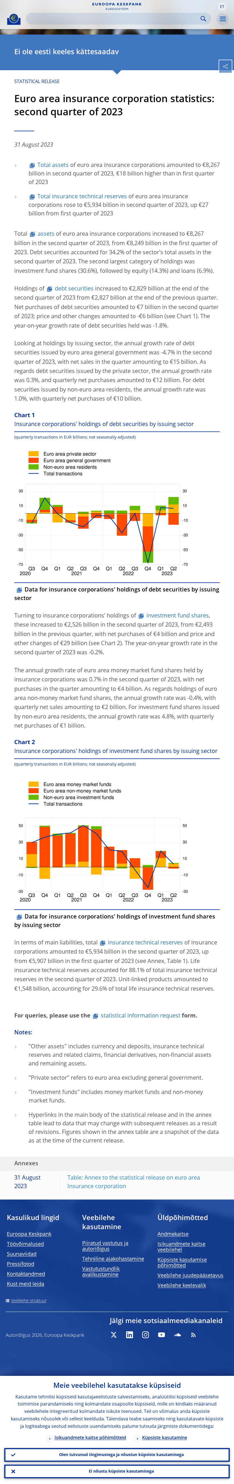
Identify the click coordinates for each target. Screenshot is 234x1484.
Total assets (53, 165)
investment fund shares (177, 616)
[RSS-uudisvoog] (193, 1335)
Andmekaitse (173, 1234)
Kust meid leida (25, 1284)
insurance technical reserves (145, 943)
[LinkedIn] (129, 1335)
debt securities (74, 289)
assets (46, 234)
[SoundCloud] (177, 1335)
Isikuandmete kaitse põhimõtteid (90, 1438)
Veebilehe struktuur (29, 1301)
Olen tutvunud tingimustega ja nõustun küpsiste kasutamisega (121, 1455)
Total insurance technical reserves (82, 197)
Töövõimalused (25, 1244)
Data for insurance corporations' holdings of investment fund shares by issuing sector (114, 921)
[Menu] (223, 19)
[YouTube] (161, 1335)
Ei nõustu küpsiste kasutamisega (121, 1471)
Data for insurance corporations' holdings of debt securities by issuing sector (116, 594)
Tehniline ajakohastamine (113, 1259)
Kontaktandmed (26, 1274)
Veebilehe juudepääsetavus (190, 1275)
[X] (113, 1335)
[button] (222, 6)
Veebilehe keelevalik (182, 1285)
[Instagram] (145, 1335)
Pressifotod (20, 1264)
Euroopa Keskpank (29, 1234)
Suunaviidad (22, 1254)
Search (203, 19)
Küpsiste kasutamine (164, 1438)
